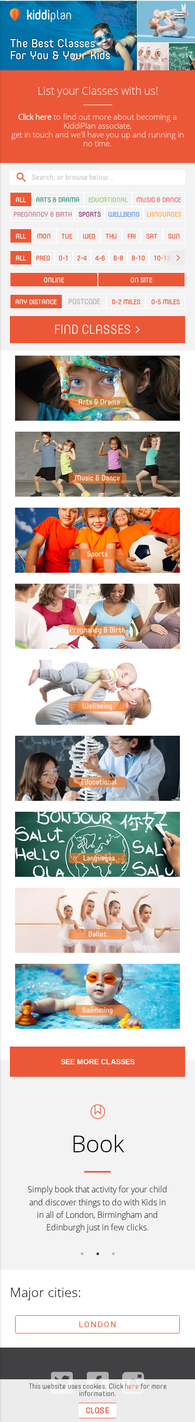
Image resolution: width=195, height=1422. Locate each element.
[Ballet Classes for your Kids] (98, 921)
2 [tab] (98, 1254)
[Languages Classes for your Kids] (98, 845)
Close (98, 1410)
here (132, 1386)
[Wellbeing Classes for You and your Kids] (98, 693)
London (98, 1324)
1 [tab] (82, 1254)
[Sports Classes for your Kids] (98, 540)
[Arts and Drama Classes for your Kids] (98, 388)
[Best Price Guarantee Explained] (78, 14)
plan (49, 14)
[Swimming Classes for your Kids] (98, 997)
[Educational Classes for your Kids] (98, 769)
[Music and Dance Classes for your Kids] (98, 464)
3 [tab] (113, 1254)
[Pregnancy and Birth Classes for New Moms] (98, 616)
